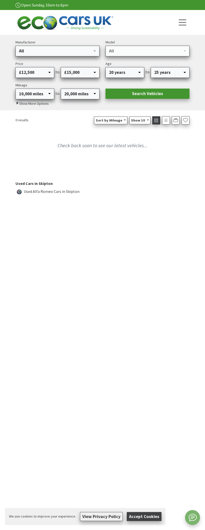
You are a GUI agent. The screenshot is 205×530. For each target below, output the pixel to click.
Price (19, 63)
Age (109, 63)
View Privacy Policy (101, 516)
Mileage (21, 85)
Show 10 (138, 120)
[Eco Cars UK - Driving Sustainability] (67, 22)
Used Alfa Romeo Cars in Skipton (52, 191)
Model (110, 42)
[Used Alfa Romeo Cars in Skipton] (19, 191)
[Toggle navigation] (183, 22)
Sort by (109, 120)
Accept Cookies (144, 516)
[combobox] (57, 51)
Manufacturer (26, 42)
